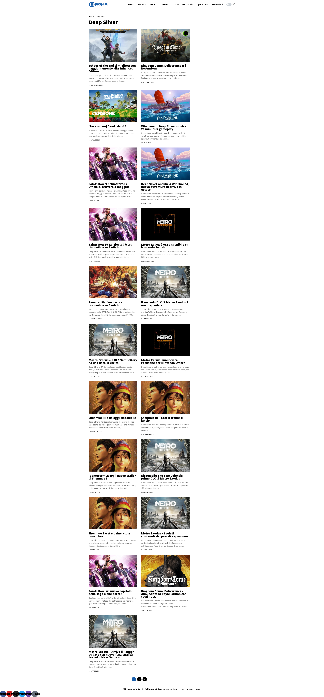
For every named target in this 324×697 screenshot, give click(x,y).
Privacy (160, 689)
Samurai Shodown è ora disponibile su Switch (105, 303)
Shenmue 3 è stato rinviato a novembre (109, 534)
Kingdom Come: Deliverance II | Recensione (163, 67)
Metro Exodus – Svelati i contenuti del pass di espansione (164, 534)
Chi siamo (128, 689)
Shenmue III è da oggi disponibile (112, 418)
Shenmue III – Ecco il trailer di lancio (162, 419)
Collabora (150, 689)
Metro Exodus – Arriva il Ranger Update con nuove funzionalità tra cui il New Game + (111, 654)
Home (91, 16)
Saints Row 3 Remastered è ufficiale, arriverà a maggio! (109, 185)
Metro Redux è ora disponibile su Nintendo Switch (164, 246)
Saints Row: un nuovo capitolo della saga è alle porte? (110, 592)
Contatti (138, 689)
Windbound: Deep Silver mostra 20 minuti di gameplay (163, 127)
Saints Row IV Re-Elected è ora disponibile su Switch (110, 246)
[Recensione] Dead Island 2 (108, 126)
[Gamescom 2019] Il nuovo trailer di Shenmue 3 (112, 477)
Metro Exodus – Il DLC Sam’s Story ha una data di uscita (113, 361)
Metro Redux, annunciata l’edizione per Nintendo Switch (163, 361)
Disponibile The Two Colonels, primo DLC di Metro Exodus (162, 477)
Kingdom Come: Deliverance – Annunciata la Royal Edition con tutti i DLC (163, 594)
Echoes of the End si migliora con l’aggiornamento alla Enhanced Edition (112, 68)
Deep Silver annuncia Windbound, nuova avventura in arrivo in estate (165, 186)
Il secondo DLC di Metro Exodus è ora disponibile (164, 303)
